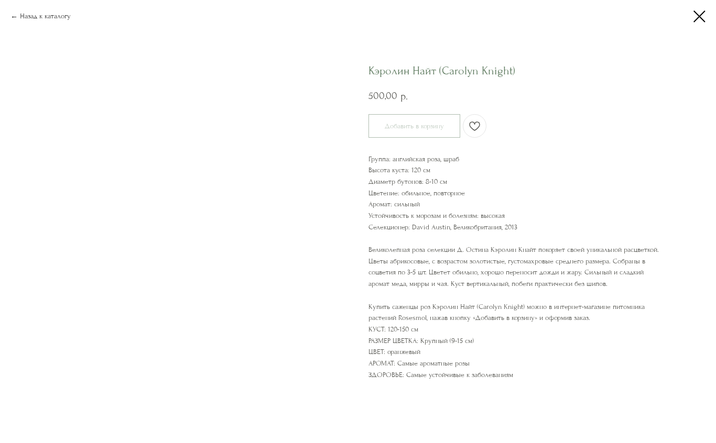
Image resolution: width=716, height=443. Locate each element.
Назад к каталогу (45, 16)
